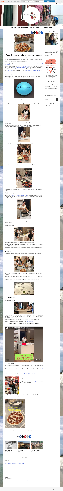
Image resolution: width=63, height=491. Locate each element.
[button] (36, 242)
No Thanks (36, 251)
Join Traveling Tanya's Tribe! (37, 249)
